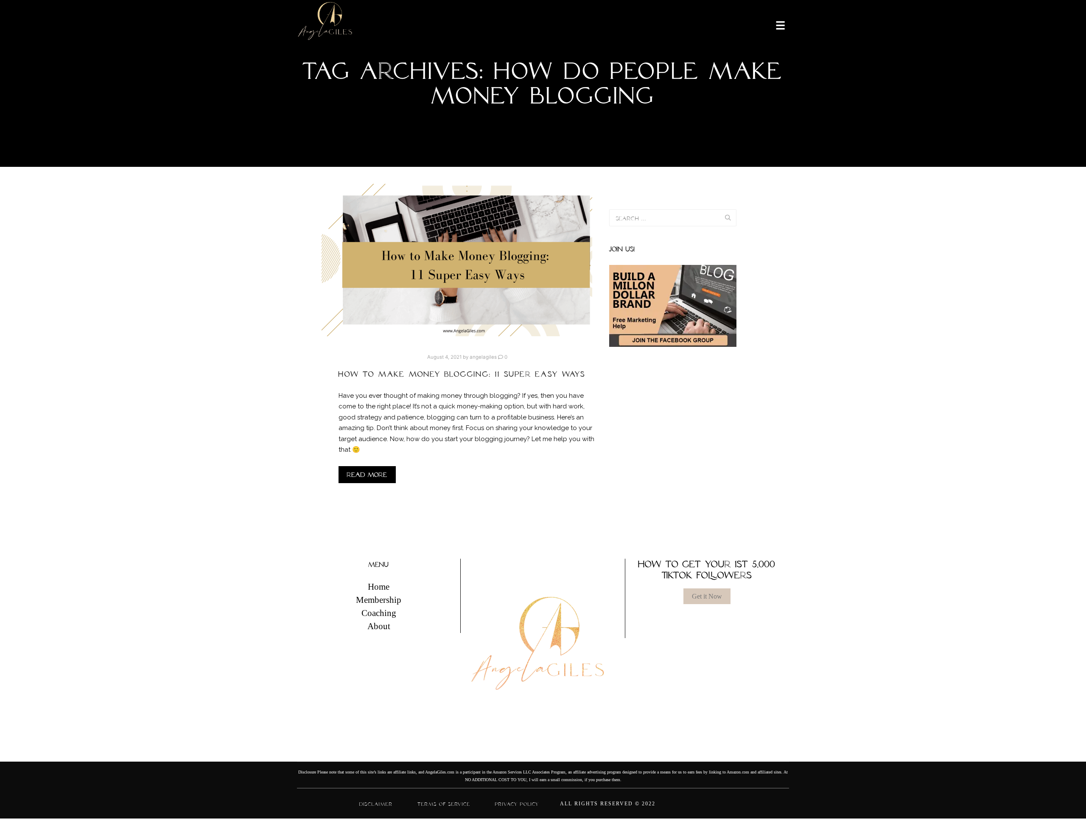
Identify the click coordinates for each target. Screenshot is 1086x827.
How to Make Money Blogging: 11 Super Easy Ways (462, 374)
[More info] (775, 24)
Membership (378, 600)
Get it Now (707, 596)
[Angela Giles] (325, 24)
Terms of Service (443, 804)
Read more (367, 474)
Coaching (378, 613)
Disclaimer (376, 804)
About (378, 626)
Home (378, 587)
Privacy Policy (517, 804)
